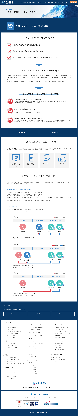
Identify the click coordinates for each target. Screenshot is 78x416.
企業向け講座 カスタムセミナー (13, 372)
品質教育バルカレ (9, 367)
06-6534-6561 (53, 387)
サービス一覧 (8, 322)
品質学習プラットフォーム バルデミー (15, 376)
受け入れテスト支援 (11, 337)
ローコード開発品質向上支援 (37, 343)
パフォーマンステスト (59, 329)
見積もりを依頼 (14, 314)
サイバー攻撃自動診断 (59, 337)
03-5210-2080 (40, 387)
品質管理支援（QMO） (11, 343)
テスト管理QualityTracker (12, 359)
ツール (28, 2)
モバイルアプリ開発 (59, 343)
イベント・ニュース (48, 2)
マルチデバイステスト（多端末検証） (14, 331)
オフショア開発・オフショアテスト (14, 333)
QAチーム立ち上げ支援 (11, 345)
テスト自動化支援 (34, 348)
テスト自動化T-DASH (11, 357)
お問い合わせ (73, 2)
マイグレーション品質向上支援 (37, 327)
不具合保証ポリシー (57, 354)
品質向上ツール (8, 355)
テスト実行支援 (10, 329)
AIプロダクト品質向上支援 (36, 341)
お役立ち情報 (56, 2)
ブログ (30, 362)
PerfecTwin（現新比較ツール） (37, 329)
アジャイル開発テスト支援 (36, 335)
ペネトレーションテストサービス (61, 333)
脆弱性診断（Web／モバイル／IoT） (62, 327)
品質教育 (34, 2)
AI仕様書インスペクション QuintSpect (14, 363)
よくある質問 (33, 367)
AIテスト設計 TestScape (12, 361)
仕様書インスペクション (12, 347)
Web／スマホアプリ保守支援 (60, 349)
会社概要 (54, 362)
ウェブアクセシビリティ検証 (60, 331)
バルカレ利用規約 (10, 378)
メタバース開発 (58, 347)
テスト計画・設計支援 (11, 327)
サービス (23, 2)
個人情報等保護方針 (57, 357)
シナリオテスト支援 (11, 335)
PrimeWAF (57, 335)
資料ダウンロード (65, 2)
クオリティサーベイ (11, 349)
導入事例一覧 (33, 356)
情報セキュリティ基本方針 (58, 359)
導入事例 (39, 2)
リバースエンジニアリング (60, 345)
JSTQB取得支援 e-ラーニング (13, 374)
